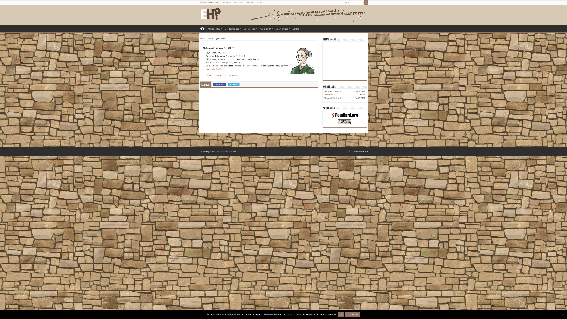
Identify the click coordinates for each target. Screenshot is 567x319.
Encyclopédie (239, 3)
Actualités (227, 3)
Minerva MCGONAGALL (334, 98)
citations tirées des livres (245, 66)
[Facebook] (349, 3)
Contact (296, 29)
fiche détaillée (220, 66)
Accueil (202, 28)
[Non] (563, 314)
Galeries (260, 3)
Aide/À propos (282, 29)
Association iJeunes (228, 151)
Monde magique (232, 29)
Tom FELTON (329, 95)
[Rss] (346, 3)
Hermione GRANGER (332, 91)
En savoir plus (352, 314)
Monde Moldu (214, 29)
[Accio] (366, 2)
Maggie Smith (215, 69)
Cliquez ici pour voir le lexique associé (222, 75)
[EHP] (211, 14)
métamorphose (225, 62)
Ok (341, 314)
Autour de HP (265, 29)
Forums (250, 3)
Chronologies (249, 29)
